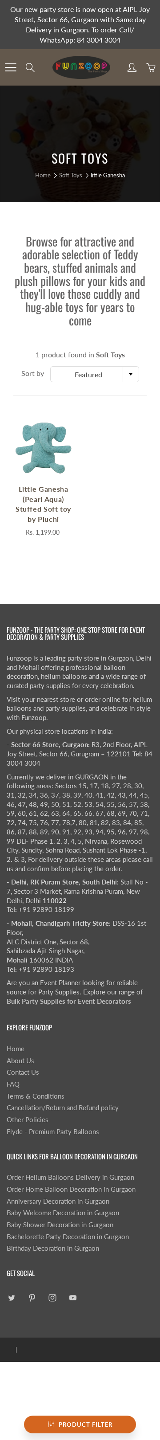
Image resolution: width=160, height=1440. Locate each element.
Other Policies (27, 1119)
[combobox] (94, 374)
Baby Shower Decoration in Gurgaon (60, 1225)
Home (43, 175)
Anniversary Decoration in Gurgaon (58, 1201)
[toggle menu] (10, 67)
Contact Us (23, 1072)
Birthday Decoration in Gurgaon (53, 1248)
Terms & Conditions (35, 1096)
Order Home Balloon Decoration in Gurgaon (71, 1189)
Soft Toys (70, 175)
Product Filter (85, 1424)
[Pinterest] (32, 1298)
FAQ (13, 1084)
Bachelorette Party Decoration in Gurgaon (68, 1236)
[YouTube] (72, 1298)
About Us (20, 1060)
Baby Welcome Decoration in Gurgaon (63, 1213)
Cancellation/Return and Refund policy (63, 1107)
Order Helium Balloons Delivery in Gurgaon (70, 1177)
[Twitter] (11, 1298)
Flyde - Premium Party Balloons (53, 1131)
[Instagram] (52, 1298)
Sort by (32, 373)
